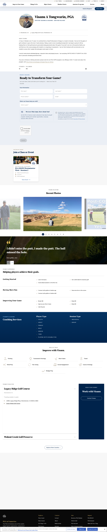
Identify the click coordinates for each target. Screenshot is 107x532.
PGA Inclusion (91, 521)
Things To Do (34, 4)
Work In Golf (74, 521)
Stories (92, 4)
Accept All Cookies (92, 529)
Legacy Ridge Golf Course (13, 404)
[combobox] (70, 96)
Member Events (62, 4)
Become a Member (79, 1)
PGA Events (41, 526)
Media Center (58, 523)
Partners (57, 526)
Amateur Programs (78, 4)
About (102, 4)
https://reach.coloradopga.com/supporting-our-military (39, 62)
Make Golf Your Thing (93, 523)
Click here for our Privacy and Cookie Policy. (28, 530)
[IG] (86, 69)
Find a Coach (41, 518)
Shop (88, 1)
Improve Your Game (18, 4)
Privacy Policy (75, 118)
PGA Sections (74, 523)
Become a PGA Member (76, 518)
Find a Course (41, 521)
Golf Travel (59, 1)
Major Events (47, 4)
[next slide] (12, 262)
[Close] (104, 529)
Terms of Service (82, 118)
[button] (53, 105)
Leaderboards (68, 1)
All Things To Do (42, 523)
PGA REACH (90, 518)
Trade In (95, 1)
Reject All (81, 529)
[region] (53, 529)
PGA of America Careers (77, 526)
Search (102, 1)
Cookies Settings (71, 529)
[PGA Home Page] (4, 4)
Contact (57, 518)
